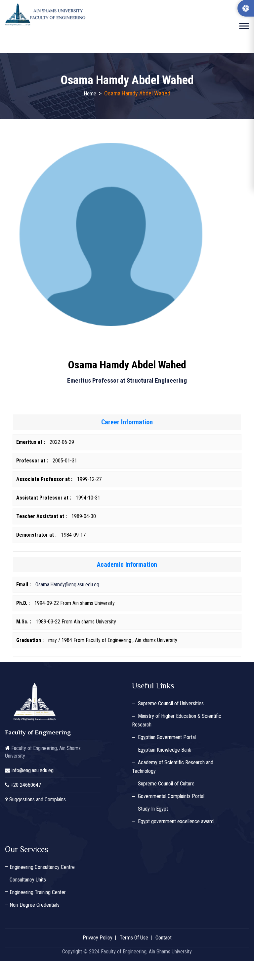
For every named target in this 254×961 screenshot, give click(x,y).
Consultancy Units (28, 880)
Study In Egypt (153, 809)
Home (90, 93)
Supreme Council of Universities (171, 703)
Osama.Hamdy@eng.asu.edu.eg (67, 584)
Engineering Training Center (38, 892)
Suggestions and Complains (37, 799)
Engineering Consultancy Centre (42, 867)
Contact (163, 937)
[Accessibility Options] (245, 8)
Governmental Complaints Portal (171, 796)
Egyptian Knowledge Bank (164, 750)
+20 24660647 (26, 785)
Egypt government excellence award (176, 821)
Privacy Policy (97, 937)
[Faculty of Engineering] (46, 14)
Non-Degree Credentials (35, 905)
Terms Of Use (134, 937)
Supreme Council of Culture (166, 783)
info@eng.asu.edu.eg (33, 770)
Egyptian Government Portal (167, 737)
